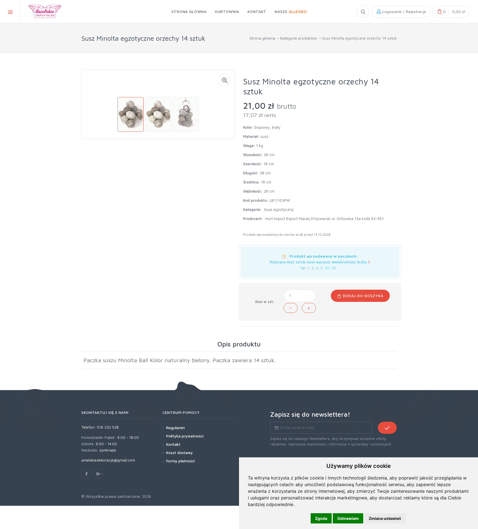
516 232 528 (108, 427)
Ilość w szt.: (265, 301)
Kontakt (173, 444)
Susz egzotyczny (279, 209)
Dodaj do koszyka (362, 295)
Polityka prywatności (185, 436)
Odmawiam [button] (348, 518)
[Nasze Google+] (98, 474)
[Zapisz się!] (387, 428)
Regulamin (175, 427)
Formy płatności (180, 460)
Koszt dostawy (179, 452)
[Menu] (10, 11)
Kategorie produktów (298, 38)
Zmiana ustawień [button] (385, 518)
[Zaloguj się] (401, 11)
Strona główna (262, 38)
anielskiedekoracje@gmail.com (108, 460)
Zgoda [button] (321, 518)
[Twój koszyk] (451, 11)
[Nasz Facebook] (86, 474)
